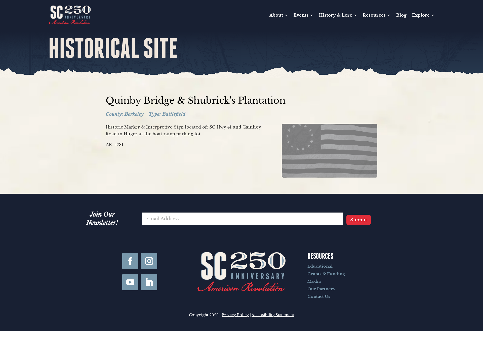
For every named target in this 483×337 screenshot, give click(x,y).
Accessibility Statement (273, 315)
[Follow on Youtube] (130, 282)
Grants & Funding (326, 273)
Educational (320, 266)
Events (301, 15)
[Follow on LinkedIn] (149, 282)
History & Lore (335, 15)
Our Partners (321, 288)
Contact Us (318, 296)
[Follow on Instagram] (149, 261)
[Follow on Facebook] (130, 261)
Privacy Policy (235, 315)
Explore (421, 15)
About (276, 15)
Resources (374, 15)
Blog (401, 15)
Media (314, 281)
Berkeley (134, 114)
